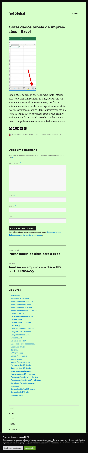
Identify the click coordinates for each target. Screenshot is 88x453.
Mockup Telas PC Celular (21, 365)
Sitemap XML (16, 338)
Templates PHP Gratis (20, 392)
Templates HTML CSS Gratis (23, 389)
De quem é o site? (18, 341)
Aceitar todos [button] (29, 448)
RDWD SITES (14, 429)
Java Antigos (16, 326)
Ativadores (15, 296)
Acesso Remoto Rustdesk (21, 305)
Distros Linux (16, 320)
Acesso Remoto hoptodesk (22, 302)
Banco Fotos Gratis (19, 356)
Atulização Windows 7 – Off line (24, 377)
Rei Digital (17, 13)
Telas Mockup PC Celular (21, 368)
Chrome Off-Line (18, 314)
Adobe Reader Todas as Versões (24, 311)
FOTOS (12, 419)
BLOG (38, 134)
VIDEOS (12, 424)
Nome (12, 195)
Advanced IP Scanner (20, 299)
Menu (75, 14)
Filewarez (15, 386)
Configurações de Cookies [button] (13, 448)
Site (10, 216)
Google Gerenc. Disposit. (21, 332)
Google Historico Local (20, 335)
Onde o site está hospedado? (23, 344)
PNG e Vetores (17, 353)
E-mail (12, 206)
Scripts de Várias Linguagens (23, 383)
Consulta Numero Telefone (22, 329)
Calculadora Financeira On (22, 317)
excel (44, 134)
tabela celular (56, 134)
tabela (48, 134)
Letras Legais (16, 359)
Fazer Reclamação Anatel (21, 371)
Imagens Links (17, 395)
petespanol (16, 134)
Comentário (15, 163)
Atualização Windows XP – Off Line (26, 380)
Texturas (14, 350)
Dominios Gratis (18, 347)
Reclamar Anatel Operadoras (23, 374)
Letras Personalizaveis (20, 362)
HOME (11, 408)
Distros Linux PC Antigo (21, 323)
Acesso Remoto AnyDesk (21, 308)
